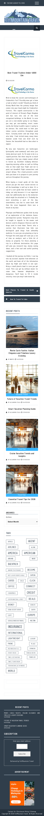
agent (32, 541)
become (31, 569)
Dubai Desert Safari (14, 610)
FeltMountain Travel (27, 761)
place (33, 644)
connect (30, 586)
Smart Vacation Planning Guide (22, 408)
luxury (32, 639)
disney (11, 604)
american (29, 553)
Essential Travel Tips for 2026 (22, 499)
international (15, 632)
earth (33, 609)
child (22, 581)
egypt (10, 615)
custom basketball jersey (15, 599)
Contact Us (12, 811)
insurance (15, 626)
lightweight (14, 638)
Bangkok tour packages (14, 570)
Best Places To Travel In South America (20, 291)
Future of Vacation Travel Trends (22, 398)
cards (11, 580)
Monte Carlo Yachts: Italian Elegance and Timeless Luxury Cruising (22, 353)
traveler (32, 657)
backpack (13, 563)
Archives (9, 517)
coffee (11, 586)
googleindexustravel (16, 621)
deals (32, 598)
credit (31, 592)
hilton (32, 620)
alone (33, 547)
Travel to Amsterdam (14, 661)
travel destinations (14, 657)
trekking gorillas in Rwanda (16, 665)
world (11, 670)
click (33, 580)
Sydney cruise (12, 653)
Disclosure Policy (23, 811)
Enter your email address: (22, 751)
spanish (32, 648)
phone (10, 643)
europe (31, 614)
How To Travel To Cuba (18, 299)
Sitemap (33, 811)
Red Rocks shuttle (13, 648)
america (13, 553)
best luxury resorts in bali (16, 575)
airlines (12, 546)
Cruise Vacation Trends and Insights (22, 454)
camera (32, 575)
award (34, 559)
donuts (32, 605)
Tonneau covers (30, 653)
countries (12, 593)
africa (10, 541)
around (10, 558)
